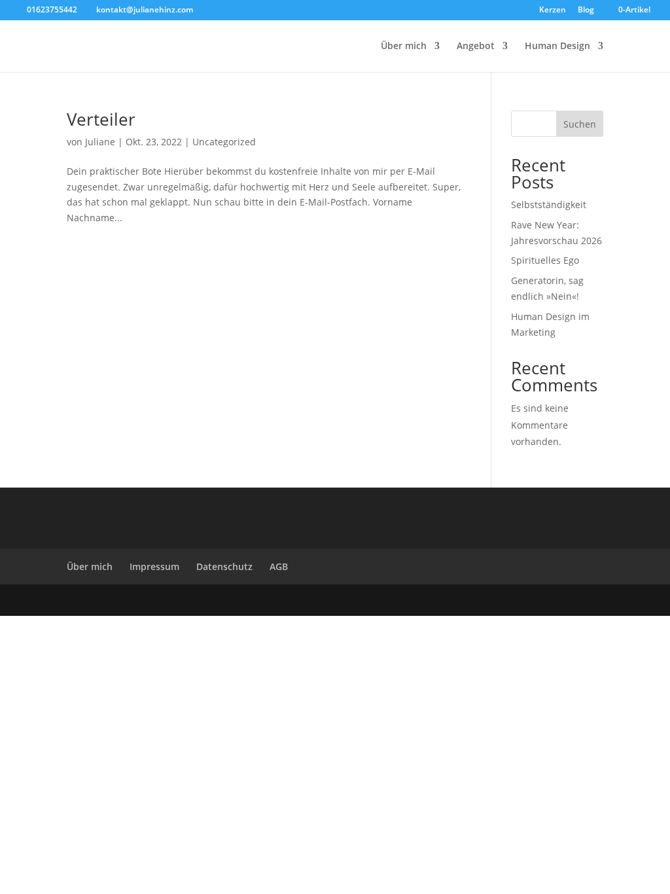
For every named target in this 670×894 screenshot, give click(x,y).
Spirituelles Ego (545, 260)
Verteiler (101, 119)
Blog (586, 10)
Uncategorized (224, 141)
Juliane (100, 141)
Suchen (579, 124)
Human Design (557, 46)
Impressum (154, 566)
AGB (279, 566)
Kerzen (552, 10)
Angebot (476, 46)
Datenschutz (224, 566)
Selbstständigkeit (548, 204)
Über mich (404, 46)
